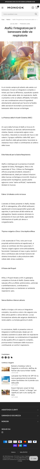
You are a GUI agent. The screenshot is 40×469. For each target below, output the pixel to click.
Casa (3, 19)
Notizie (8, 19)
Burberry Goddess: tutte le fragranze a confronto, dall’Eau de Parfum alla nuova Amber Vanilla (24, 368)
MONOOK (5, 421)
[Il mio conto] (33, 7)
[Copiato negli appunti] (11, 357)
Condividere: (6, 354)
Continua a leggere (8, 362)
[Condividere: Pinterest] (9, 357)
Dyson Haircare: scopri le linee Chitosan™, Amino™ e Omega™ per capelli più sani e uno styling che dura (24, 391)
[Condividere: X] (6, 357)
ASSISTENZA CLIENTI (10, 410)
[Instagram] (2, 432)
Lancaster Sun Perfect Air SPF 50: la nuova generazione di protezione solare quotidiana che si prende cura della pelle (24, 379)
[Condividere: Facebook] (3, 357)
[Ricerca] (35, 14)
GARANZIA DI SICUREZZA (11, 415)
